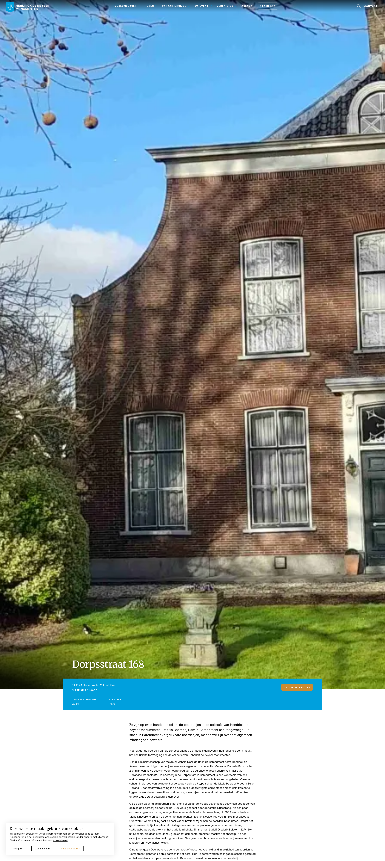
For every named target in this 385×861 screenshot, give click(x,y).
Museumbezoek (125, 6)
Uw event (201, 6)
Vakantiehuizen (174, 6)
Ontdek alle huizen (297, 687)
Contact (371, 6)
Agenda (247, 6)
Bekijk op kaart (85, 690)
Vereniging (225, 6)
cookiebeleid (60, 840)
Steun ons (268, 6)
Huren (149, 6)
